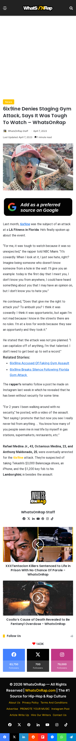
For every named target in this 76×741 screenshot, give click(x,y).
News (8, 101)
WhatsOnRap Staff (18, 130)
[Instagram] (47, 518)
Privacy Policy (30, 702)
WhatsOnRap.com (40, 690)
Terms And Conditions (54, 702)
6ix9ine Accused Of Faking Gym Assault (39, 363)
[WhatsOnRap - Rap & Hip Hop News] (38, 8)
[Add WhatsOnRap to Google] (38, 215)
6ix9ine (25, 224)
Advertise (12, 708)
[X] (28, 518)
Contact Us (59, 715)
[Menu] (5, 9)
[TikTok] (52, 518)
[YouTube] (38, 518)
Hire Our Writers (41, 715)
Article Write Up (19, 715)
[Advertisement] (38, 57)
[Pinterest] (42, 518)
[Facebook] (24, 518)
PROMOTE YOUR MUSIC (34, 708)
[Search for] (71, 9)
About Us (14, 702)
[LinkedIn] (33, 518)
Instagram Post (60, 708)
